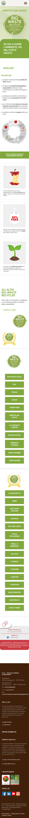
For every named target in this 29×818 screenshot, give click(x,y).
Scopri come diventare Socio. (11, 759)
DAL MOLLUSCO (14, 526)
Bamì (14, 501)
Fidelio (14, 392)
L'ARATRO (14, 577)
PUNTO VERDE (14, 608)
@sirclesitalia (14, 637)
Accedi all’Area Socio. (9, 763)
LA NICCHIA (14, 585)
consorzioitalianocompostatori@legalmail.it (15, 694)
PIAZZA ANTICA (14, 435)
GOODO (14, 400)
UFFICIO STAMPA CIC (9, 732)
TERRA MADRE (14, 460)
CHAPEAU (14, 519)
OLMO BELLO (15, 600)
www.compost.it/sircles (14, 632)
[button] (25, 3)
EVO (14, 384)
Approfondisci (7, 722)
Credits (9, 815)
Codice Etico (7, 724)
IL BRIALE (14, 562)
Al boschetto (14, 493)
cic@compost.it (10, 690)
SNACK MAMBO (14, 453)
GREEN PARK (14, 408)
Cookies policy (15, 813)
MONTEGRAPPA (14, 592)
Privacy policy (5, 813)
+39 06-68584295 (9, 687)
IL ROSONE (14, 569)
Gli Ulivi (14, 554)
